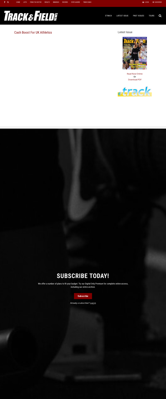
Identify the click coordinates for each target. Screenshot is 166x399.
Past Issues (138, 16)
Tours (151, 16)
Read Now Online (135, 73)
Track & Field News (31, 16)
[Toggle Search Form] (160, 16)
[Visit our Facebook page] (4, 2)
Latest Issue (122, 16)
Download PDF (134, 79)
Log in (93, 303)
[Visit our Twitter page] (8, 2)
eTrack (108, 16)
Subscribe (83, 296)
